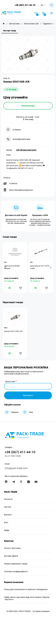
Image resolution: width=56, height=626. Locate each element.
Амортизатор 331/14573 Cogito (39, 267)
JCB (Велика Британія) (26, 150)
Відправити (28, 395)
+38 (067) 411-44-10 (25, 5)
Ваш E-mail (10, 381)
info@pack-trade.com (16, 468)
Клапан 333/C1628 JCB (13, 331)
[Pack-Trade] (3, 23)
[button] (6, 267)
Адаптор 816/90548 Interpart (11, 267)
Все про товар (9, 31)
